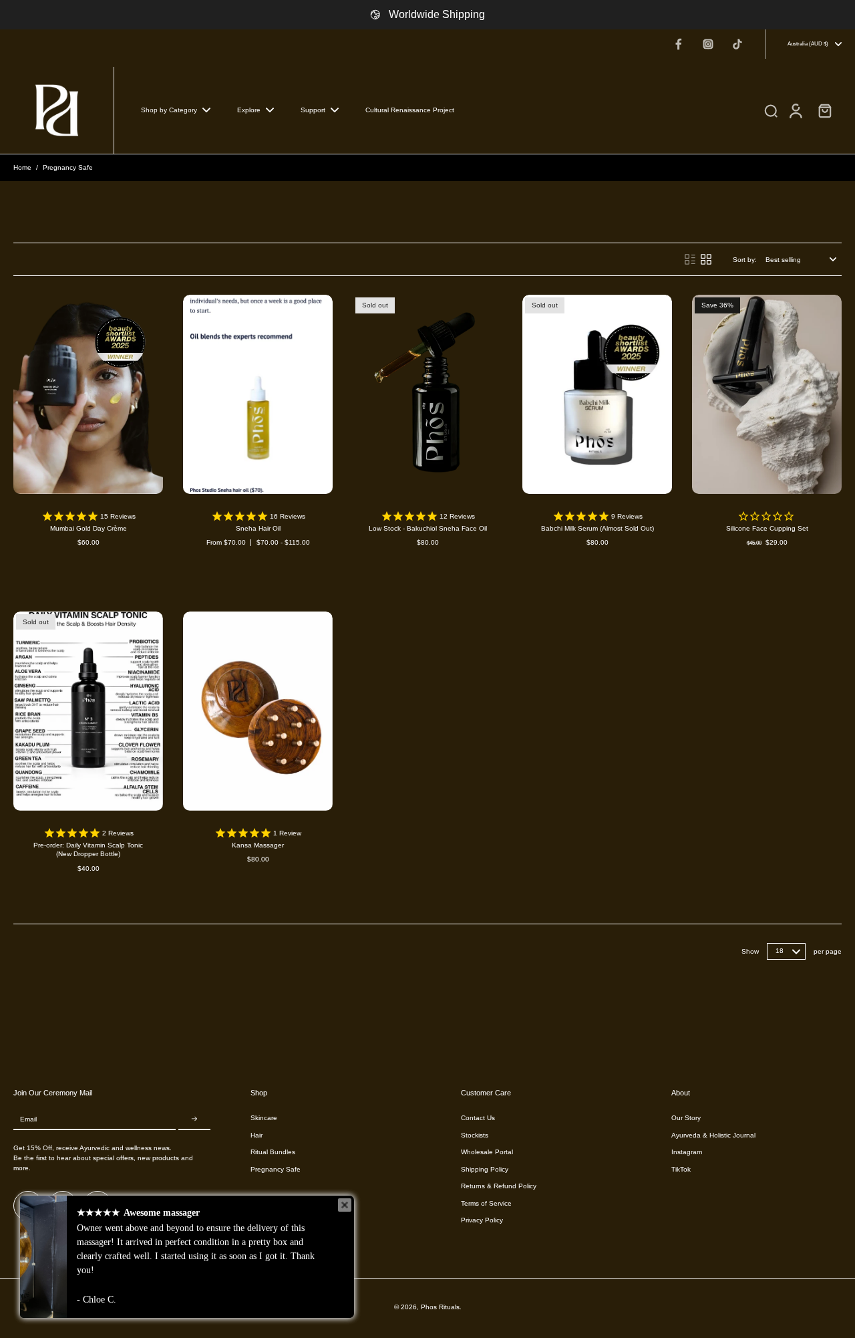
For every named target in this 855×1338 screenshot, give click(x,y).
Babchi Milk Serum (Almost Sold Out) (597, 528)
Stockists (474, 1135)
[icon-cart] (824, 110)
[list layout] (690, 259)
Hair (256, 1135)
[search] (771, 110)
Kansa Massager (258, 845)
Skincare (263, 1117)
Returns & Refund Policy (498, 1186)
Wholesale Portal (487, 1152)
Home (22, 167)
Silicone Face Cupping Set (767, 528)
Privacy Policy (482, 1220)
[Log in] (795, 110)
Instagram (686, 1152)
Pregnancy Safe (275, 1169)
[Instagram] (708, 44)
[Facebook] (678, 44)
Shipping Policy (484, 1169)
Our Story (686, 1117)
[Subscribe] (194, 1119)
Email (28, 1119)
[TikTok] (737, 44)
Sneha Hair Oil (258, 528)
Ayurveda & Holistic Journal (713, 1135)
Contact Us (478, 1117)
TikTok (681, 1169)
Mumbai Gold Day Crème (88, 528)
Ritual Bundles (272, 1152)
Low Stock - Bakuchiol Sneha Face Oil (428, 528)
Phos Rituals (440, 1307)
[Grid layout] (706, 259)
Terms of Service (486, 1203)
